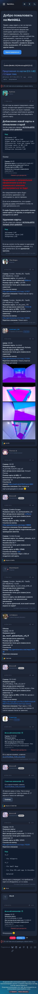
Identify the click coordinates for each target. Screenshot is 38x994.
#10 (32, 775)
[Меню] (3, 4)
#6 (33, 577)
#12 (32, 905)
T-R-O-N (28, 307)
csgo (24, 77)
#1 (33, 101)
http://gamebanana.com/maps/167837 (16, 291)
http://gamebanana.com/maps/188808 (17, 525)
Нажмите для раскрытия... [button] (19, 175)
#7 (33, 624)
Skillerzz (27, 280)
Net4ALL (10, 4)
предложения (13, 79)
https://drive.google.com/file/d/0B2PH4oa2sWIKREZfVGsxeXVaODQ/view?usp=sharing (19, 703)
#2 (33, 269)
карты (5, 79)
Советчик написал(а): (13, 781)
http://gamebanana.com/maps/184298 (16, 318)
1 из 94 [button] (13, 938)
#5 (33, 505)
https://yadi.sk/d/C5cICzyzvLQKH (20, 484)
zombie (30, 77)
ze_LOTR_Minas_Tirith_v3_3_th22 (14, 757)
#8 (33, 675)
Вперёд (19, 938)
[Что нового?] (29, 4)
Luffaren (28, 514)
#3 (33, 339)
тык (18, 552)
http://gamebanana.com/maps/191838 (16, 358)
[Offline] (8, 93)
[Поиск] (34, 4)
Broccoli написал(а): (13, 733)
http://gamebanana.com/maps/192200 (16, 845)
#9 (33, 727)
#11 (32, 823)
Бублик (6, 77)
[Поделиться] (30, 101)
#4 (33, 460)
